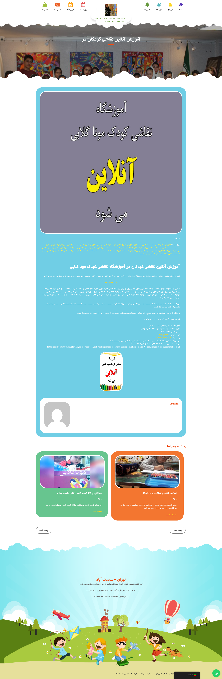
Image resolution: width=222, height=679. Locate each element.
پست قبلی (43, 530)
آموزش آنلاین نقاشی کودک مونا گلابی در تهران (114, 244)
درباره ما (70, 9)
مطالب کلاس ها (111, 282)
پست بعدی (177, 530)
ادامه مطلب (171, 515)
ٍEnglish (45, 9)
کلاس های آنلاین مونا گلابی (57, 250)
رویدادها (83, 9)
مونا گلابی (143, 253)
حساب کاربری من (161, 673)
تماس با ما (58, 9)
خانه (180, 9)
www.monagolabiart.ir (161, 337)
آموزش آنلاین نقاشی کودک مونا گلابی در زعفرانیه (76, 244)
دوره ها (159, 9)
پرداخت (142, 673)
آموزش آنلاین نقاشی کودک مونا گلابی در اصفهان (152, 244)
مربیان (170, 9)
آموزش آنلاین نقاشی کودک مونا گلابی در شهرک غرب (129, 247)
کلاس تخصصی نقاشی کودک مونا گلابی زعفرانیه (87, 250)
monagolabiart (164, 334)
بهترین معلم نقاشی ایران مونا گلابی (119, 250)
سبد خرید (150, 673)
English (117, 673)
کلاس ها (147, 9)
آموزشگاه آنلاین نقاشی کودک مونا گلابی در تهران (152, 250)
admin (174, 404)
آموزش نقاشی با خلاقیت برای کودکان (159, 493)
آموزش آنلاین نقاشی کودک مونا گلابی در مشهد (90, 247)
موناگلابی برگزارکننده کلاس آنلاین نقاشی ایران (79, 493)
